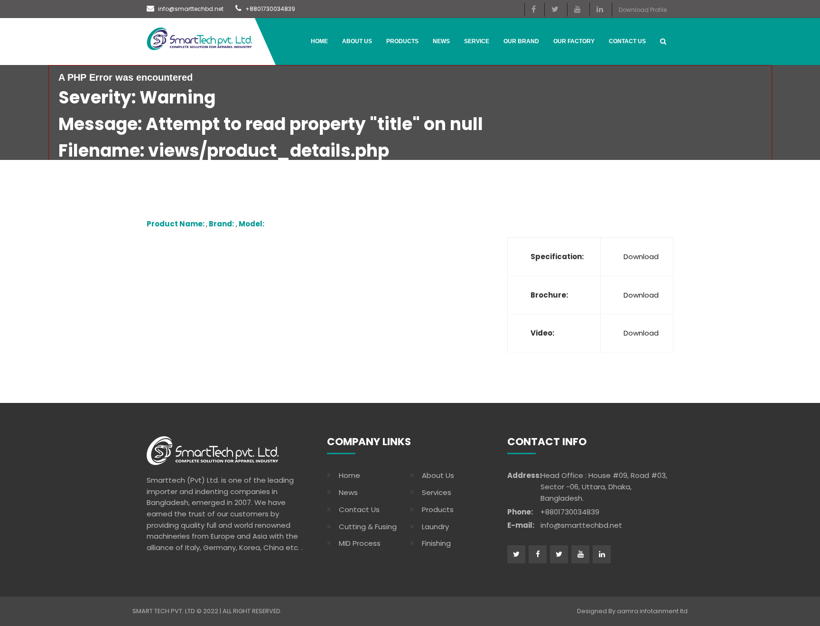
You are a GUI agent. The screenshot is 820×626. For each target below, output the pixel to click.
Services (436, 492)
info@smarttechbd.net (190, 9)
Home (319, 41)
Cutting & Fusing (368, 527)
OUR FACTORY (574, 41)
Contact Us (359, 509)
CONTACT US (627, 41)
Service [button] (476, 41)
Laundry (435, 527)
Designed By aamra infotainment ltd (632, 611)
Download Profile (643, 10)
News (348, 492)
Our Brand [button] (521, 41)
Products (402, 41)
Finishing (436, 543)
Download (641, 257)
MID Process (360, 543)
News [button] (441, 41)
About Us (357, 41)
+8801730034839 (269, 9)
